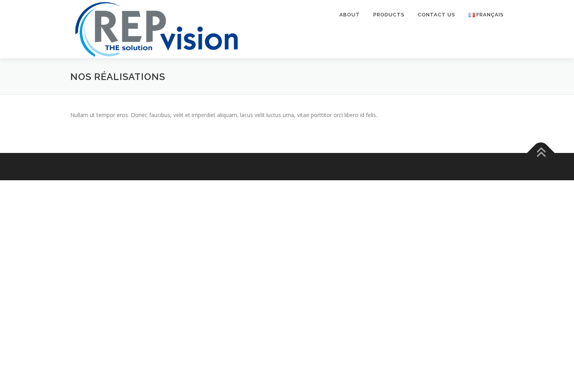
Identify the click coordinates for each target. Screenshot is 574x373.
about (349, 15)
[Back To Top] (541, 153)
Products (389, 15)
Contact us (436, 15)
